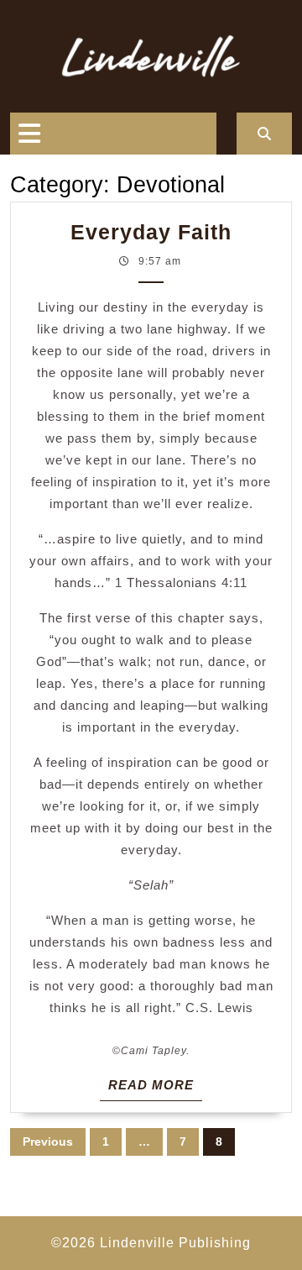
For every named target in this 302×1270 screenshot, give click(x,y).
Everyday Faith (151, 232)
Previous (48, 1141)
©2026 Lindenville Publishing (151, 1243)
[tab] (29, 134)
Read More (155, 1088)
